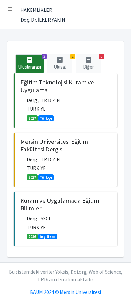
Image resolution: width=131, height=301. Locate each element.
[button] (10, 9)
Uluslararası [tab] (31, 62)
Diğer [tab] (92, 62)
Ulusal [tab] (63, 62)
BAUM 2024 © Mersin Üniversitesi (65, 292)
